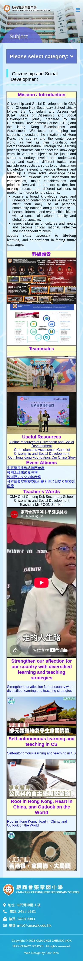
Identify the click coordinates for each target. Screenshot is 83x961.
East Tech (52, 953)
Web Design (32, 953)
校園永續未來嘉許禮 (22, 472)
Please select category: (39, 56)
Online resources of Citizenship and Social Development (41, 444)
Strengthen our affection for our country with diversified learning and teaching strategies (39, 688)
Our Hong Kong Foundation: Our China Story (41, 457)
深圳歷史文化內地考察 (24, 477)
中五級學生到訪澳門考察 (25, 468)
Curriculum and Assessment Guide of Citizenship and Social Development (41, 451)
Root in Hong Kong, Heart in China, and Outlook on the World (37, 823)
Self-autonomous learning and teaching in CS (41, 753)
